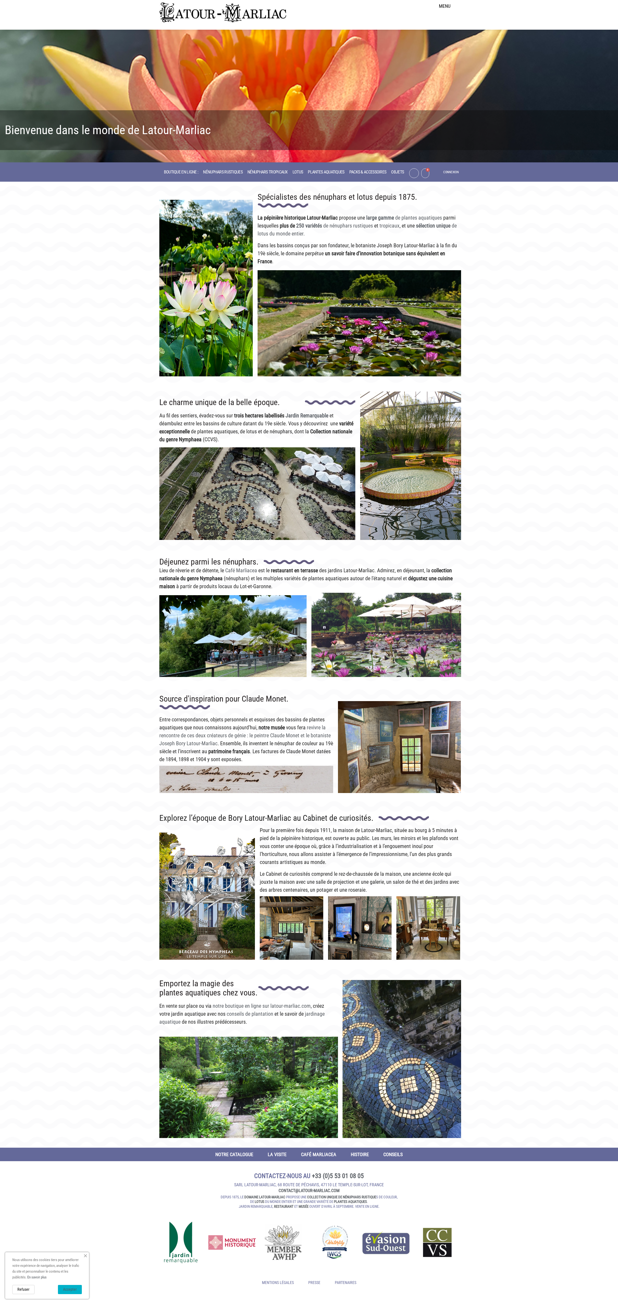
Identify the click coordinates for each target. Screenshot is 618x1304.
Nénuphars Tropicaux (267, 171)
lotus (259, 1202)
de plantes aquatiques (418, 218)
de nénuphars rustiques (347, 226)
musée (304, 1206)
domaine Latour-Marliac (264, 1197)
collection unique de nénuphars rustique (341, 1197)
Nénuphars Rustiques (223, 171)
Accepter (70, 1289)
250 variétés (309, 226)
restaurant (284, 1206)
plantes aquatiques (350, 1202)
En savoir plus (37, 1277)
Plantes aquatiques (326, 171)
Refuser (23, 1289)
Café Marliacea (240, 570)
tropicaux (389, 226)
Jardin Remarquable (307, 416)
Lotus (298, 171)
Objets (397, 171)
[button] (444, 18)
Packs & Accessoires (367, 171)
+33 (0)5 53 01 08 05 (338, 1176)
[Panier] (425, 173)
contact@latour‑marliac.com (309, 1190)
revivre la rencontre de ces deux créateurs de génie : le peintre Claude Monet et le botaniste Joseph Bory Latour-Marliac (245, 735)
